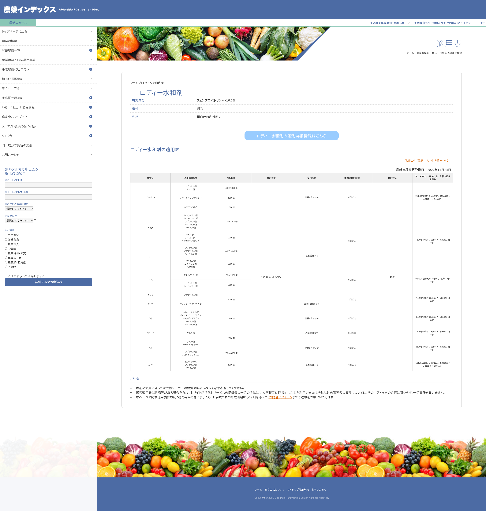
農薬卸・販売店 (16, 262)
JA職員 (12, 249)
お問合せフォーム (280, 397)
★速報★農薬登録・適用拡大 (371, 23)
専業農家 (13, 235)
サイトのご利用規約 (298, 489)
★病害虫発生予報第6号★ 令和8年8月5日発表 (426, 23)
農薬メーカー (15, 258)
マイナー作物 (10, 88)
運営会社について (275, 489)
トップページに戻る (14, 31)
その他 (11, 267)
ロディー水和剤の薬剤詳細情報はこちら (292, 135)
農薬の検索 (9, 41)
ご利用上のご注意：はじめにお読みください (427, 160)
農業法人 (13, 244)
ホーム (410, 52)
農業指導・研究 (16, 253)
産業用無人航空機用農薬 (18, 59)
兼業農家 (13, 239)
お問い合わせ (11, 154)
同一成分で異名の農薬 (17, 145)
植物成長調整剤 (12, 78)
